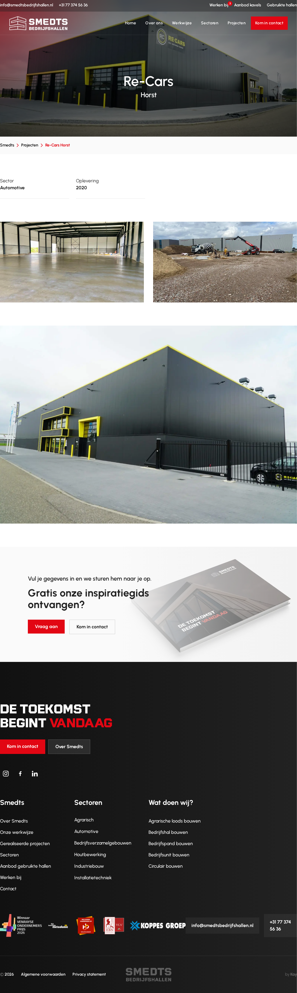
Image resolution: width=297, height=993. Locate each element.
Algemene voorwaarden (43, 974)
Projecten (237, 23)
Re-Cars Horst (57, 145)
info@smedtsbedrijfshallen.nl (26, 5)
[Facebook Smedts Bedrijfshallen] (20, 773)
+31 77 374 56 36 (73, 5)
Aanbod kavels (247, 5)
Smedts (7, 145)
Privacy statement (89, 974)
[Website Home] (38, 23)
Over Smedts (69, 746)
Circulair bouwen (165, 866)
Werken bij (218, 5)
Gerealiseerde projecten (25, 843)
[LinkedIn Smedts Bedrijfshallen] (35, 773)
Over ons (154, 23)
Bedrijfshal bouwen (168, 832)
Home (130, 23)
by (291, 974)
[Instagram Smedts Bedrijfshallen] (6, 773)
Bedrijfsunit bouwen (168, 855)
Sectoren (209, 23)
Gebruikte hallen (282, 5)
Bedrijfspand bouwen (170, 843)
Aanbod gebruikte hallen (25, 866)
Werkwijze (182, 23)
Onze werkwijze (16, 832)
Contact (8, 888)
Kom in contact (269, 23)
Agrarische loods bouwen (174, 821)
